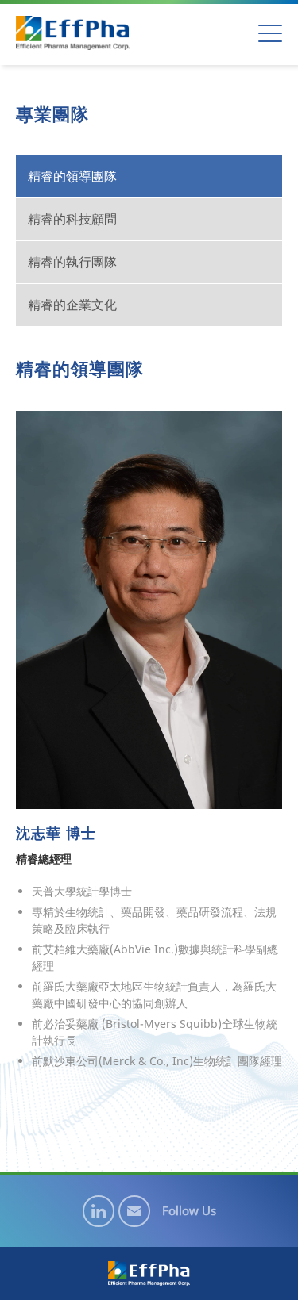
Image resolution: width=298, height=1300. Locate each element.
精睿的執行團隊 (72, 261)
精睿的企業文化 (72, 304)
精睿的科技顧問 (72, 219)
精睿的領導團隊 (72, 176)
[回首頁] (73, 33)
